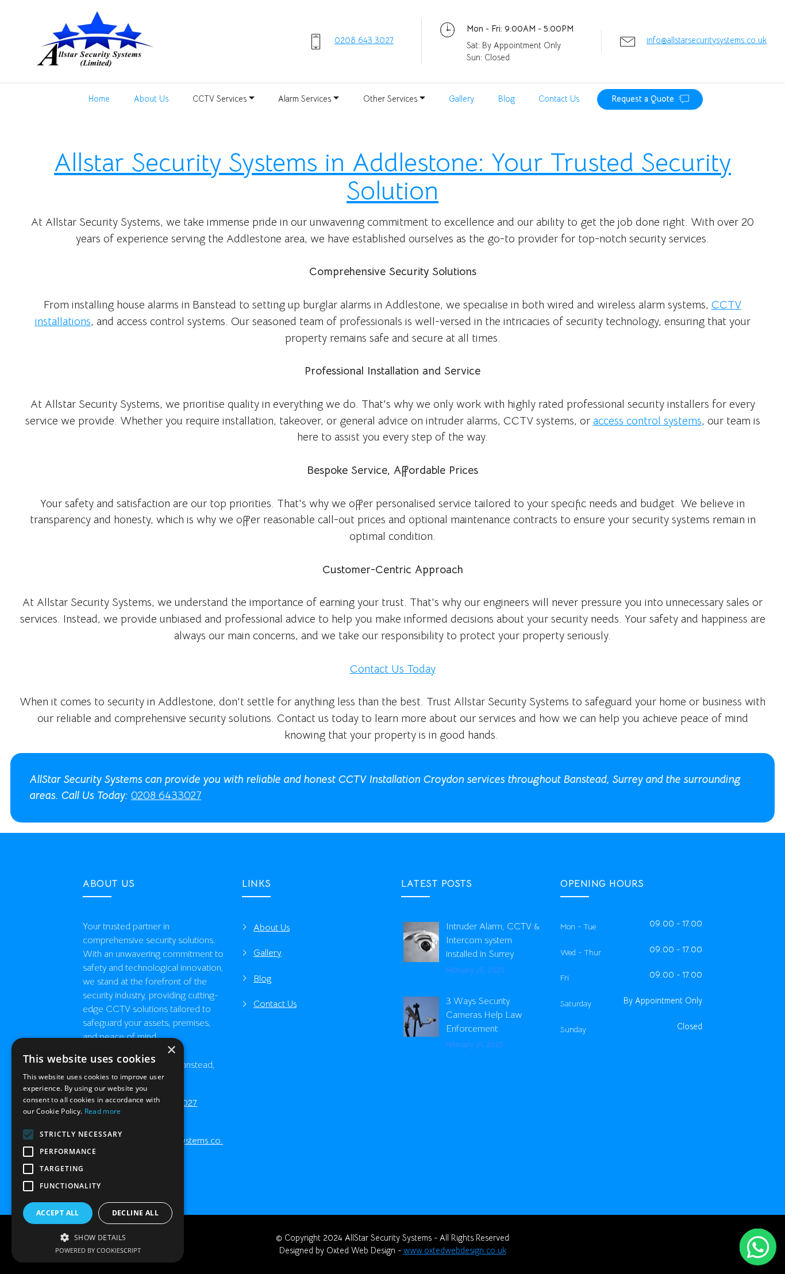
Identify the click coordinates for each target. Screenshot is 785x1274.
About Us (151, 99)
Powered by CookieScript (98, 1250)
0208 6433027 (166, 795)
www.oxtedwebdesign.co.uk (454, 1250)
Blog (506, 99)
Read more (102, 1111)
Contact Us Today (393, 669)
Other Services (390, 99)
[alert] (97, 1150)
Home (99, 99)
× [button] (171, 1050)
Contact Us (558, 99)
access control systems (647, 421)
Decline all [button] (135, 1213)
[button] (97, 1237)
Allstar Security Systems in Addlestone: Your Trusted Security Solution (392, 176)
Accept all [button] (57, 1213)
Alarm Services (304, 99)
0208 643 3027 (364, 40)
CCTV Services (220, 99)
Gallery (461, 99)
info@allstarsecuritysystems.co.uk (707, 40)
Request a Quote (642, 99)
